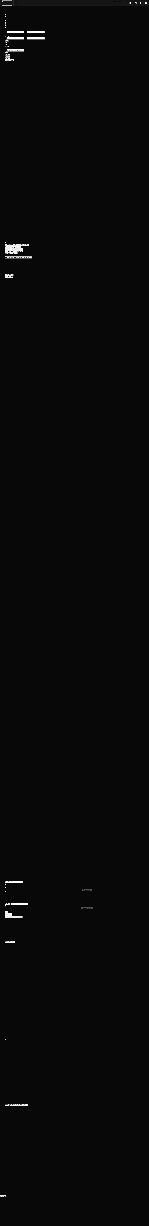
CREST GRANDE (10, 978)
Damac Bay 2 (9, 1080)
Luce (89, 1074)
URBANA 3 (8, 993)
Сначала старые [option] (11, 261)
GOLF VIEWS (9, 982)
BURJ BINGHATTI (10, 995)
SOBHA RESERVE (11, 1015)
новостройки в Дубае (48, 1051)
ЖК (6, 52)
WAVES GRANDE (10, 1011)
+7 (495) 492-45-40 (7, 1198)
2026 (6, 958)
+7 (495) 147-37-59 (7, 1202)
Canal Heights (60, 1068)
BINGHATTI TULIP (10, 1005)
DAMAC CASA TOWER (12, 1013)
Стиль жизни (9, 60)
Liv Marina (36, 1080)
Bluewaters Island (10, 972)
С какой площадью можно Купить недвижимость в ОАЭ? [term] (24, 1117)
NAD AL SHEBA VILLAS (12, 997)
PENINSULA (9, 1007)
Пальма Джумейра (11, 1070)
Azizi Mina (77, 1074)
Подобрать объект (11, 253)
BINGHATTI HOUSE (11, 1009)
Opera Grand (48, 1063)
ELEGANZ (8, 988)
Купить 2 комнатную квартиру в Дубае (17, 255)
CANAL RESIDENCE (11, 1030)
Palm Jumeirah (9, 970)
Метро (7, 58)
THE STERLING (10, 984)
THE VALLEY (9, 1028)
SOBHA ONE (9, 1017)
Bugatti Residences (79, 1068)
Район (7, 56)
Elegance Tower (39, 1063)
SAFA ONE (8, 986)
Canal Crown (52, 1068)
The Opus (69, 1068)
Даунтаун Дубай (10, 1059)
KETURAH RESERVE (12, 1036)
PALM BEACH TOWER (12, 980)
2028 (6, 962)
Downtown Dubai (10, 966)
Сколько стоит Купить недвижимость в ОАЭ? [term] (20, 1113)
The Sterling (56, 1063)
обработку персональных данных (27, 886)
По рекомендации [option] (12, 271)
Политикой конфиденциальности (70, 886)
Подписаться (87, 890)
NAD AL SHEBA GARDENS (13, 991)
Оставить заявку (86, 908)
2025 (6, 956)
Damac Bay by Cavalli (20, 1080)
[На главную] (7, 3)
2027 (6, 960)
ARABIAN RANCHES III (12, 1034)
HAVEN (7, 1026)
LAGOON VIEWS (10, 999)
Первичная (8, 946)
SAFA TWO (8, 1019)
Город (7, 54)
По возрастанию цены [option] (13, 263)
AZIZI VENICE (9, 1032)
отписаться (10, 1196)
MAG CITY (8, 1001)
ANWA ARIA (9, 1023)
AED (6, 46)
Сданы (7, 952)
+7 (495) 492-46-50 (9, 1200)
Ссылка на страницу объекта (14, 281)
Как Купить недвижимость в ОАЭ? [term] (17, 1109)
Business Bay (9, 968)
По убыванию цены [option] (12, 265)
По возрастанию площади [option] (14, 267)
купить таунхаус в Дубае (120, 1082)
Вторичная (8, 948)
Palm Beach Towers (67, 1074)
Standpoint (72, 1063)
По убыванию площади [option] (13, 269)
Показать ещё (9, 942)
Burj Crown (64, 1063)
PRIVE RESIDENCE (11, 1021)
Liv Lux (30, 1080)
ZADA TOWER (9, 1038)
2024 (6, 954)
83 (5, 938)
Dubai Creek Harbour (11, 974)
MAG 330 (7, 1003)
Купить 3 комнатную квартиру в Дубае (42, 255)
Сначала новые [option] (11, 259)
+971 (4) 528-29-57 (7, 1204)
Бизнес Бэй (8, 1065)
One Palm (84, 1074)
